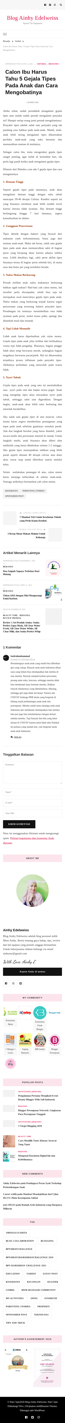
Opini (34, 1298)
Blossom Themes (48, 1406)
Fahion (31, 1274)
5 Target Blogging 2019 (30, 1126)
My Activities (15, 1298)
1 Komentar (32, 102)
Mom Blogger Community (38, 1290)
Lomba (10, 1290)
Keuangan (34, 1282)
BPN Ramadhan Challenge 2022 (26, 1265)
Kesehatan (11, 491)
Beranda (54, 64)
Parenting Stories (34, 491)
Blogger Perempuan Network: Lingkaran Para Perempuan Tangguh (39, 1112)
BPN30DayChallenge (19, 1249)
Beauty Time (10, 615)
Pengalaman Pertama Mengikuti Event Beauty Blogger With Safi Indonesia (38, 1097)
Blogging (47, 1241)
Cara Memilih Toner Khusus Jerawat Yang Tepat (37, 1142)
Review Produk (12, 618)
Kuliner (52, 1282)
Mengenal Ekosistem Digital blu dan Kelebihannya (36, 1157)
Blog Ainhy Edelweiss (32, 18)
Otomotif (50, 1298)
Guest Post (50, 1274)
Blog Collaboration (20, 1241)
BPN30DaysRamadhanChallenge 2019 (29, 1257)
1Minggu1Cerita (16, 1233)
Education (13, 1274)
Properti (43, 1306)
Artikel (42, 64)
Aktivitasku (24, 1091)
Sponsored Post (14, 496)
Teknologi (41, 1315)
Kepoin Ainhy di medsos (32, 972)
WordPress (39, 1410)
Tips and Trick (15, 1323)
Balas (17, 737)
